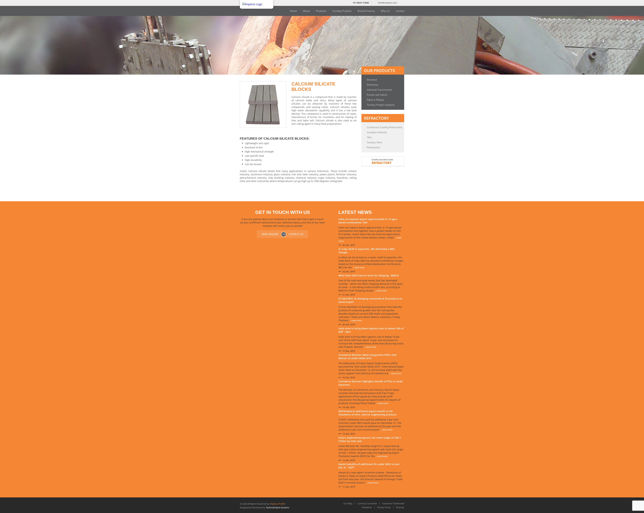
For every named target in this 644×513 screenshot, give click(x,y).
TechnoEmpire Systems (277, 507)
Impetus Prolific (277, 503)
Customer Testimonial (393, 503)
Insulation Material (377, 132)
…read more (359, 267)
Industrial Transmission (379, 89)
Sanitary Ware (374, 142)
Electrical (372, 79)
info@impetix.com (387, 2)
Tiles (369, 137)
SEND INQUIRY (270, 234)
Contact (400, 11)
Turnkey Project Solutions (381, 104)
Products (321, 11)
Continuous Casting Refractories (384, 127)
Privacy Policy (384, 507)
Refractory (372, 84)
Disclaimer (367, 507)
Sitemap (400, 507)
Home (293, 11)
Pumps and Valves (377, 94)
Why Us (385, 11)
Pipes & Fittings (375, 99)
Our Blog (347, 503)
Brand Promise (366, 11)
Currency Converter (367, 503)
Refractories (373, 147)
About (306, 11)
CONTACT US (296, 234)
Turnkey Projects (342, 11)
